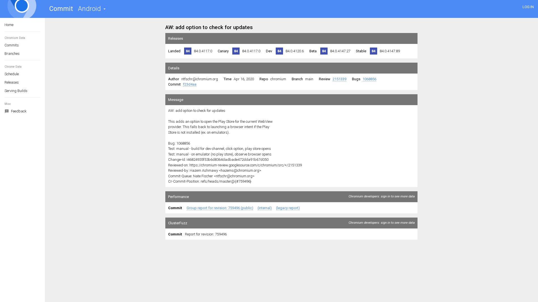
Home (8, 25)
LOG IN (528, 7)
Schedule (11, 74)
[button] (92, 9)
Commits (11, 45)
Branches (12, 53)
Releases (11, 82)
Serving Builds (15, 91)
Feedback (18, 111)
